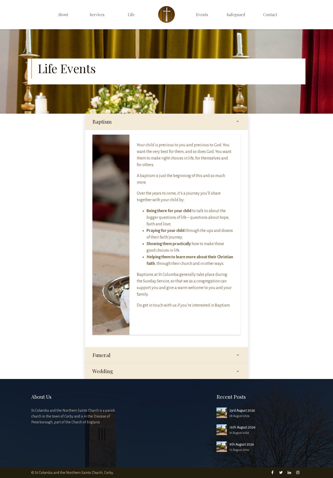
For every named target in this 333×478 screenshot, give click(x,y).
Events (202, 14)
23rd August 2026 (242, 410)
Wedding (102, 371)
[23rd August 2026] (221, 413)
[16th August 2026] (221, 429)
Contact (270, 14)
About (63, 14)
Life (131, 14)
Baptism (102, 122)
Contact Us (156, 322)
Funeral (101, 355)
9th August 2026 (241, 444)
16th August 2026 (242, 427)
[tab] (166, 122)
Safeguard (236, 14)
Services (97, 14)
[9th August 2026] (221, 446)
